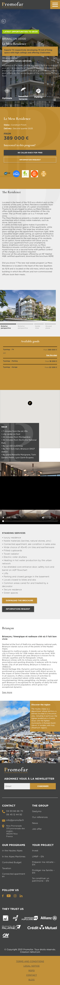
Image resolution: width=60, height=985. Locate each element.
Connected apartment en (13, 875)
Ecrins (28, 644)
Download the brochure (19, 600)
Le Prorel (17, 214)
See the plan (51, 355)
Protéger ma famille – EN (43, 871)
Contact (31, 975)
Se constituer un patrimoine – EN (40, 879)
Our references (40, 817)
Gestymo (36, 811)
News (35, 823)
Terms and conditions (30, 961)
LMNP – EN (38, 857)
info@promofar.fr (15, 820)
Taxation (6, 868)
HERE (51, 256)
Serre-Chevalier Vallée (25, 673)
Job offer (37, 829)
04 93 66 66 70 (14, 811)
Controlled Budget (11, 862)
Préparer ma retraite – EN (43, 863)
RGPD (31, 970)
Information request (30, 160)
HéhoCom (35, 952)
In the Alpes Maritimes (13, 857)
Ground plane (48, 327)
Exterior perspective (6, 327)
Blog (31, 979)
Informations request (18, 609)
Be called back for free (30, 153)
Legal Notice (31, 966)
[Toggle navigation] (55, 4)
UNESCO (6, 667)
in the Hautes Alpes (12, 851)
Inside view (37, 327)
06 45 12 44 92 (14, 815)
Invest (35, 851)
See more (7, 692)
